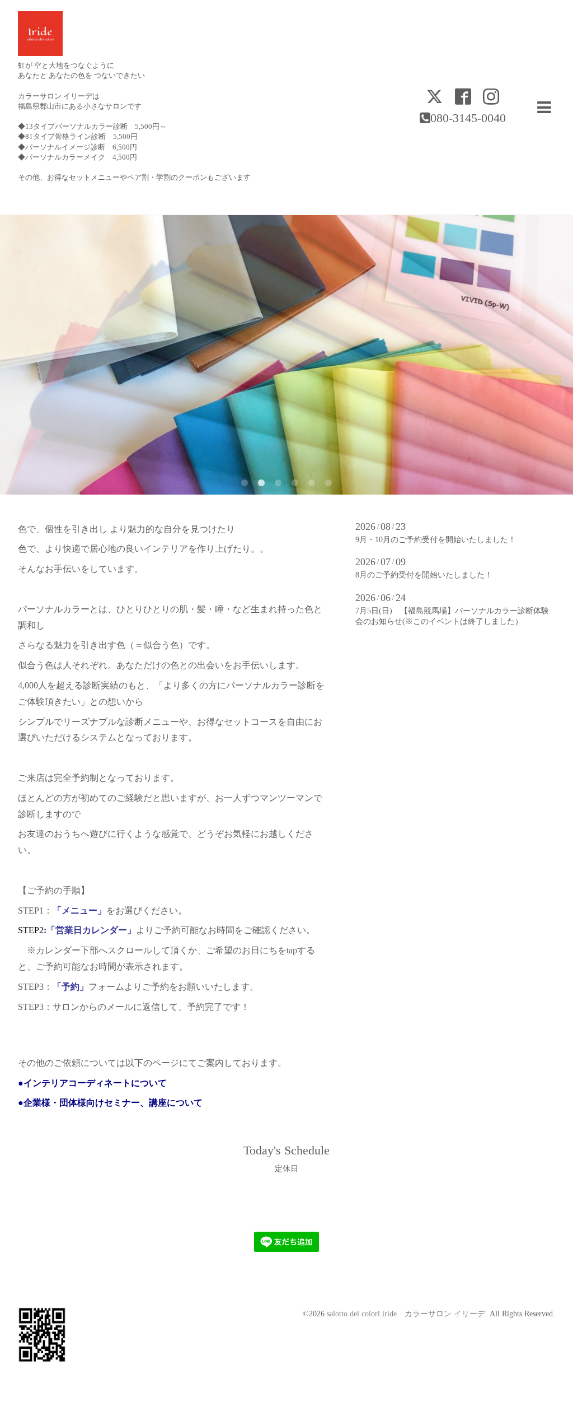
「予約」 (70, 986)
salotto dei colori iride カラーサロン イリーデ (406, 1314)
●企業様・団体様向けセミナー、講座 (92, 1102)
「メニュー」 (79, 910)
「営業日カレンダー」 (91, 930)
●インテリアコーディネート (74, 1083)
